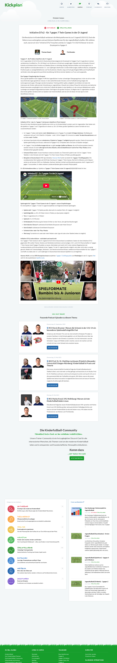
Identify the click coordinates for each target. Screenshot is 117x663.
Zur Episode (52, 347)
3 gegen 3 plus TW (63, 660)
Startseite (34, 654)
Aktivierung (51, 28)
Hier (94, 255)
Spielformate (40, 258)
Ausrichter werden (90, 654)
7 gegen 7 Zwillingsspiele (64, 255)
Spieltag (34, 660)
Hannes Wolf (56, 158)
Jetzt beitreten (77, 458)
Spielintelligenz (65, 28)
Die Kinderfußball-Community (14, 658)
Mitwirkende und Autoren (12, 660)
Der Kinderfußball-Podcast (13, 656)
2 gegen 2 (61, 656)
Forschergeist (36, 658)
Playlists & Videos (90, 656)
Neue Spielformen (63, 654)
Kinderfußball (9, 654)
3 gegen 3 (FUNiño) (63, 658)
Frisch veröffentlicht (77, 502)
